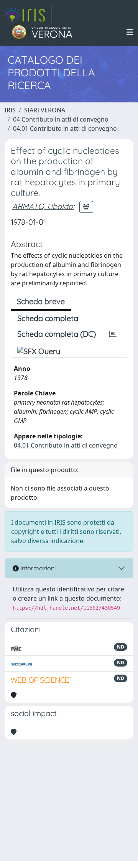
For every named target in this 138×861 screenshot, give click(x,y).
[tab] (112, 334)
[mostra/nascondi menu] (130, 32)
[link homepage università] (42, 32)
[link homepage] (28, 14)
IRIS (10, 110)
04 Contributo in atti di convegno (60, 119)
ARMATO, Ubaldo (42, 206)
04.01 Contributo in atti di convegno (65, 128)
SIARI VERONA (44, 110)
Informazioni (37, 568)
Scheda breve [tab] (41, 301)
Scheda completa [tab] (47, 318)
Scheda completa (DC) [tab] (56, 334)
